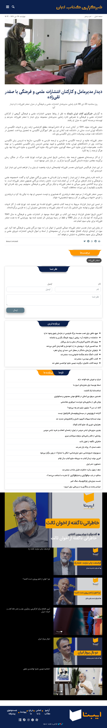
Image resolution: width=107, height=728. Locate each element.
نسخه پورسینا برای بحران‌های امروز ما (87, 385)
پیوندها (23, 712)
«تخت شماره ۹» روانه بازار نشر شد (88, 447)
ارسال (15, 310)
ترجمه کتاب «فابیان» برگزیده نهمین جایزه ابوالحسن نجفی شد (75, 363)
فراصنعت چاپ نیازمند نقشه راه (39, 548)
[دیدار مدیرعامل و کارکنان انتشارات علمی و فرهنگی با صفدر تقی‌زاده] (53, 51)
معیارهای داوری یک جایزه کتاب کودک (87, 424)
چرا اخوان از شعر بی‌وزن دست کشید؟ (36, 578)
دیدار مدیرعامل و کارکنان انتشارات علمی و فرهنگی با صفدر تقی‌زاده (53, 94)
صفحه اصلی (98, 16)
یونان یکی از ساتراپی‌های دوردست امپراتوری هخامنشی (81, 402)
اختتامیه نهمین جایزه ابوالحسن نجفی (36, 668)
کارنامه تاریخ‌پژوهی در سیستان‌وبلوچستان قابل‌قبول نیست (79, 413)
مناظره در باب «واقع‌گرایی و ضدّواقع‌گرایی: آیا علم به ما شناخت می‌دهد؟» (74, 475)
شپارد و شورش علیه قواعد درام (89, 379)
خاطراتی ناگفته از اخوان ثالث (90, 441)
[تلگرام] (32, 720)
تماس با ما (38, 712)
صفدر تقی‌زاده (94, 260)
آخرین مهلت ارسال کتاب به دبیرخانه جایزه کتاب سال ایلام (79, 458)
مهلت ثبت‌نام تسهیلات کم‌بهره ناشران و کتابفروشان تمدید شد (78, 418)
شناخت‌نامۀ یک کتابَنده (92, 390)
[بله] (24, 720)
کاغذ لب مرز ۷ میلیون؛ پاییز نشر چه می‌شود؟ (84, 407)
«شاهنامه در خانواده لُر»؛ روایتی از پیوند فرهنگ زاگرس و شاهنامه (74, 337)
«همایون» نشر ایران (93, 464)
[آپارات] (37, 720)
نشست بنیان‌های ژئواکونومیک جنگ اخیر (85, 481)
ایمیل (50, 284)
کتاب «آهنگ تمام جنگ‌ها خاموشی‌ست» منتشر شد (79, 354)
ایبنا (79, 8)
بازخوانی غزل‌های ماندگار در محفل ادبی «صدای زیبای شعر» (75, 350)
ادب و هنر (88, 16)
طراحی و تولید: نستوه (50, 724)
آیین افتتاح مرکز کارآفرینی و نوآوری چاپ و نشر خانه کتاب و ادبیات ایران (28, 610)
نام (99, 284)
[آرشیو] (20, 720)
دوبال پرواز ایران (44, 638)
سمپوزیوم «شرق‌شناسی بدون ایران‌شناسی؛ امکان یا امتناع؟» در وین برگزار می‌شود (70, 452)
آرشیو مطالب (47, 712)
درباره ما (31, 712)
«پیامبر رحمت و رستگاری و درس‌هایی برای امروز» (82, 486)
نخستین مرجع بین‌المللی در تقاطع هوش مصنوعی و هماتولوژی (77, 396)
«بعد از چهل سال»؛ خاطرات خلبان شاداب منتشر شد (81, 469)
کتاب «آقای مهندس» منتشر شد (86, 358)
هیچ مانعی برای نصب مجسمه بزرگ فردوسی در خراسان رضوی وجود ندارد (71, 333)
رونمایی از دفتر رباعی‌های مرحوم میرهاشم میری (83, 435)
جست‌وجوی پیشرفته (12, 712)
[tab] (61, 372)
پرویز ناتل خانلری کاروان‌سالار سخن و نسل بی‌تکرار (79, 341)
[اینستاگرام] (28, 720)
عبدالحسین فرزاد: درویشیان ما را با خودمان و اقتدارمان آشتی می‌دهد (72, 346)
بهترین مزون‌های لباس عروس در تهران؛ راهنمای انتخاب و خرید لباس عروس (72, 430)
